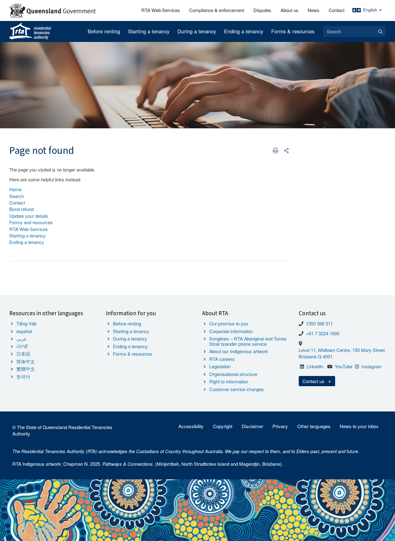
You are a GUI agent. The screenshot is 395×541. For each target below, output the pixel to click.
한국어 (23, 376)
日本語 (23, 353)
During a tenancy (196, 31)
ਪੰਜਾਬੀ (22, 346)
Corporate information (231, 331)
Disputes (262, 10)
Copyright (222, 426)
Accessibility (191, 426)
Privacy (280, 426)
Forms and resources (31, 222)
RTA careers (222, 359)
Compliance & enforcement (216, 10)
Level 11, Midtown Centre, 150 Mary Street (342, 350)
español (24, 331)
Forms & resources (292, 31)
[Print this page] (275, 150)
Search (16, 196)
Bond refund (21, 209)
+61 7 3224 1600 (322, 333)
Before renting (104, 31)
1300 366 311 (319, 323)
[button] (286, 150)
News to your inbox (359, 426)
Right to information (228, 381)
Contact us (314, 381)
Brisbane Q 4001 (316, 356)
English (371, 10)
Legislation (220, 366)
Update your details (28, 216)
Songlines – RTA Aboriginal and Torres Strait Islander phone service (248, 341)
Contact (336, 10)
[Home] (30, 31)
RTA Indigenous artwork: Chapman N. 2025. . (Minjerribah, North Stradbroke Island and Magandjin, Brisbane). (147, 463)
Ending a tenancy (243, 31)
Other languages (314, 426)
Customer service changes (236, 389)
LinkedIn (314, 366)
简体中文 (25, 361)
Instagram (371, 366)
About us (289, 10)
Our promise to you (228, 323)
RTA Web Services (160, 10)
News (313, 10)
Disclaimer (252, 426)
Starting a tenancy (148, 31)
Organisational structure (233, 374)
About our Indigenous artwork (238, 351)
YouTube (343, 366)
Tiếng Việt (26, 323)
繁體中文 (25, 368)
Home (15, 189)
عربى (21, 338)
